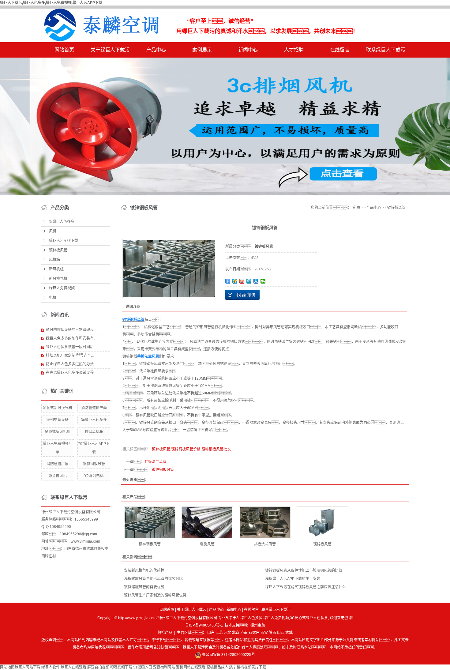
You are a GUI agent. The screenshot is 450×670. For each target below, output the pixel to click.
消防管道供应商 (94, 408)
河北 (227, 632)
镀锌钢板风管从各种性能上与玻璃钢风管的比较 (303, 570)
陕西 (272, 632)
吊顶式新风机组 (57, 432)
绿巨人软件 (50, 667)
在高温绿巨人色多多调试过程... (71, 373)
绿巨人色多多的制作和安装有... (71, 338)
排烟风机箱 (94, 432)
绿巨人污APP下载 (63, 241)
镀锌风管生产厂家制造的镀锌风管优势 (155, 595)
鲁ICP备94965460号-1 (204, 625)
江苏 (219, 632)
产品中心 (156, 49)
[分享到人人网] (256, 281)
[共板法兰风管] (265, 522)
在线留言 (340, 49)
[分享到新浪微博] (242, 281)
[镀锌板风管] (322, 522)
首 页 (356, 207)
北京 (235, 632)
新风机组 (56, 269)
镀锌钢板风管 (94, 464)
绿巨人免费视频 (62, 288)
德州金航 (257, 625)
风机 (52, 231)
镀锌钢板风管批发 (216, 449)
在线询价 (242, 295)
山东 (211, 632)
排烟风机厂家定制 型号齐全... (70, 355)
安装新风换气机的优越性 (144, 570)
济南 (244, 632)
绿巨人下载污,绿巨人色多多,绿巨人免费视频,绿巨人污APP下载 (51, 3)
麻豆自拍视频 (98, 667)
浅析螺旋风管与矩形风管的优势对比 (153, 579)
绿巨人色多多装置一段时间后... (71, 347)
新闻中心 (248, 49)
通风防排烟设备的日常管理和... (71, 330)
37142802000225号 (238, 655)
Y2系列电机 (93, 476)
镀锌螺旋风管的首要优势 (144, 587)
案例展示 (202, 49)
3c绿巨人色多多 (61, 222)
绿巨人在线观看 (73, 667)
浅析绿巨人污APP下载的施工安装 (292, 579)
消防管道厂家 (58, 464)
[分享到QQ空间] (235, 281)
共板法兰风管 (155, 462)
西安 (264, 632)
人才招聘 (294, 49)
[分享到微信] (263, 281)
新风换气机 (58, 279)
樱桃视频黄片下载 (251, 667)
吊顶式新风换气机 (57, 408)
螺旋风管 (207, 544)
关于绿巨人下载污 (110, 49)
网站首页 (64, 49)
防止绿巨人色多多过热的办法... (71, 364)
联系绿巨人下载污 (385, 49)
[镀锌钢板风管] (149, 522)
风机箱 (54, 260)
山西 (280, 632)
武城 (289, 632)
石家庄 (254, 632)
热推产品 (165, 632)
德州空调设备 (58, 420)
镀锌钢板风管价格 (186, 449)
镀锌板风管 (58, 250)
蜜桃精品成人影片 (221, 667)
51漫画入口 (142, 667)
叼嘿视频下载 (121, 667)
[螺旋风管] (207, 522)
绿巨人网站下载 (27, 667)
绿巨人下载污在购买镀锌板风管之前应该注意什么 (305, 587)
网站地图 (7, 667)
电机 (52, 297)
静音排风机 (57, 476)
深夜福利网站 (164, 667)
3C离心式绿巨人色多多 (309, 618)
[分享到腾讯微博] (249, 281)
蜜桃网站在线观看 (190, 667)
